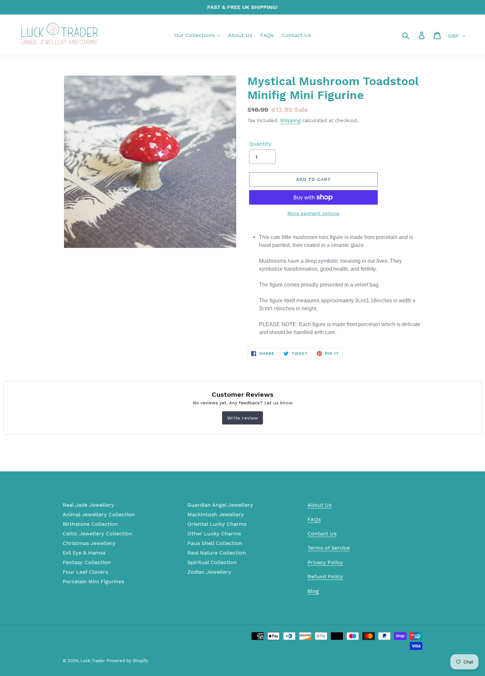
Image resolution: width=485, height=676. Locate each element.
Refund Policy (325, 576)
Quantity (260, 144)
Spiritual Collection (212, 562)
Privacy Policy (325, 562)
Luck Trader (93, 660)
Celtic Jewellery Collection (97, 533)
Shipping (290, 120)
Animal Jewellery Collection (99, 514)
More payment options (313, 213)
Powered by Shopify (127, 660)
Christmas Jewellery (89, 543)
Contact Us (322, 533)
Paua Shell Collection (214, 543)
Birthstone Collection (90, 524)
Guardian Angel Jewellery (220, 505)
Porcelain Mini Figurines (93, 581)
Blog (313, 591)
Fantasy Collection (87, 562)
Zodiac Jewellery (209, 572)
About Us (319, 505)
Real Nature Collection (216, 553)
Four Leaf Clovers (85, 572)
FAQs (314, 519)
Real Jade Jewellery (88, 505)
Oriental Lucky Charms (216, 524)
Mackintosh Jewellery (215, 514)
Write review (242, 418)
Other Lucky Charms (214, 533)
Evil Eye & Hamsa (84, 553)
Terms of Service (328, 548)
